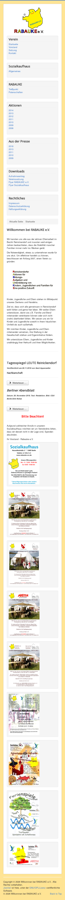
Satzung (13, 50)
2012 (11, 116)
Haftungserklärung (17, 209)
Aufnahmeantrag (16, 176)
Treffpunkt (13, 89)
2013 (11, 113)
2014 (11, 110)
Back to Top (56, 893)
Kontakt (12, 53)
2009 (11, 125)
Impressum (14, 203)
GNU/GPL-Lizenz (37, 887)
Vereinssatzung (16, 179)
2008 (11, 128)
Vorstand (13, 47)
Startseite (13, 44)
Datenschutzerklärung (19, 206)
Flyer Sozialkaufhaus (19, 185)
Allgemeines (14, 71)
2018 (11, 146)
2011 (11, 119)
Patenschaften (16, 92)
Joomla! (7, 887)
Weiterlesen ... (19, 382)
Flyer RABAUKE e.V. (19, 182)
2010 (11, 122)
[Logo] (32, 31)
